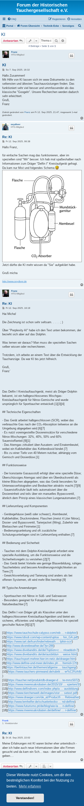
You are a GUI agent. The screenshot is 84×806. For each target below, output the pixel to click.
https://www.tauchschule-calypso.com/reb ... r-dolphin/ (41, 632)
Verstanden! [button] (25, 798)
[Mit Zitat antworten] (71, 55)
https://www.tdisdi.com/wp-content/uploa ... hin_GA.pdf (42, 637)
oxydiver (15, 124)
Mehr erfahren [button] (30, 786)
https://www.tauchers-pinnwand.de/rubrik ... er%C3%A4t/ (45, 671)
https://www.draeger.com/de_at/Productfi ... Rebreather (43, 697)
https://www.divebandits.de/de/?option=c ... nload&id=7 (42, 650)
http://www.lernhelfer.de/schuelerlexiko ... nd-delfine (41, 701)
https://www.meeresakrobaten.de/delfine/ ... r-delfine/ (42, 710)
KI (3, 34)
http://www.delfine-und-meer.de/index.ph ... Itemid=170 (41, 663)
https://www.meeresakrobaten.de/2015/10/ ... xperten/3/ (44, 684)
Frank (5, 720)
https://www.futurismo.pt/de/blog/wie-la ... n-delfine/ (41, 706)
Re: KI (7, 137)
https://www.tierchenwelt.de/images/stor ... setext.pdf (42, 693)
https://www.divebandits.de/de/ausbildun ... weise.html (41, 654)
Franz (14, 52)
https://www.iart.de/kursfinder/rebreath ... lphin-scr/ (39, 641)
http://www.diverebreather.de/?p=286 (30, 645)
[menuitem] (11, 19)
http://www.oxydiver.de (14, 281)
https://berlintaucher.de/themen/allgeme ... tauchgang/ (41, 667)
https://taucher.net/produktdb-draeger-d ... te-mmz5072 (43, 680)
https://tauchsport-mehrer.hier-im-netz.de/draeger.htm (40, 658)
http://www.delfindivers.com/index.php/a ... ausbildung (43, 688)
